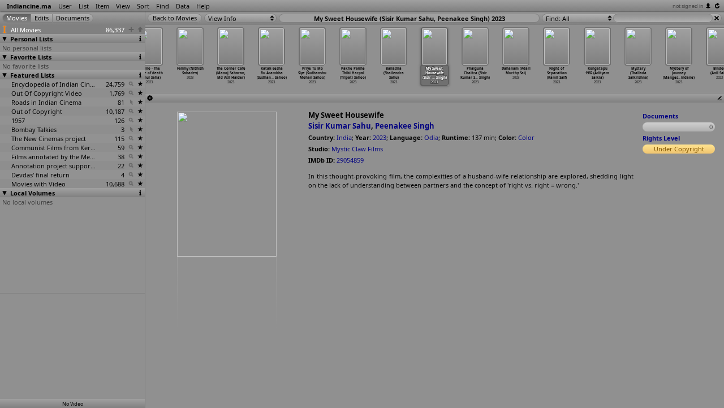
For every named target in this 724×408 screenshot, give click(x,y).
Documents (660, 116)
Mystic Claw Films (357, 148)
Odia (431, 137)
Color (526, 137)
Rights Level (661, 138)
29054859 (350, 160)
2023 (379, 137)
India (344, 137)
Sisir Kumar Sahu (339, 126)
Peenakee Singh (404, 126)
